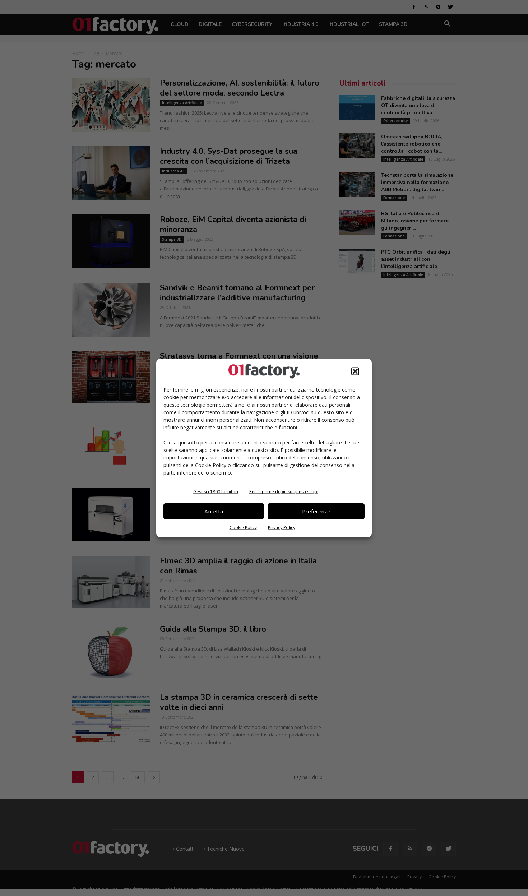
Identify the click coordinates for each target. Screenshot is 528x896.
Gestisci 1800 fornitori (215, 491)
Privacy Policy (281, 527)
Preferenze (316, 511)
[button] (355, 371)
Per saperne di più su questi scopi (283, 491)
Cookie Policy (243, 527)
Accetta (213, 511)
